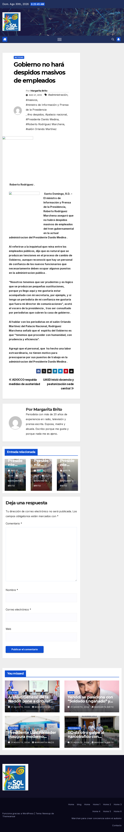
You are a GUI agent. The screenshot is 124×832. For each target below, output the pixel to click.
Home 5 (107, 811)
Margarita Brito (39, 90)
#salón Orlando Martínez (41, 129)
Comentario (14, 523)
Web (8, 629)
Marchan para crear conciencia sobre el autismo (97, 818)
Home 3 (118, 804)
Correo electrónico (18, 609)
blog (79, 804)
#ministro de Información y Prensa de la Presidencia (47, 107)
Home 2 (107, 804)
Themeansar (8, 816)
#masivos (31, 100)
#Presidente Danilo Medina (42, 119)
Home (71, 804)
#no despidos (35, 114)
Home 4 (96, 811)
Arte (71, 693)
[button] (113, 39)
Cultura (13, 693)
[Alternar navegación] (59, 39)
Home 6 (118, 811)
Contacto (117, 825)
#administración (57, 94)
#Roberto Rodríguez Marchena (45, 124)
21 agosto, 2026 (21, 707)
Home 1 (96, 804)
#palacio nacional (56, 114)
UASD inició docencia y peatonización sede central (58, 384)
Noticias (19, 57)
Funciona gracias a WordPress (18, 813)
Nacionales (74, 728)
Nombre (12, 590)
